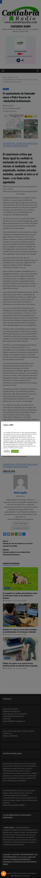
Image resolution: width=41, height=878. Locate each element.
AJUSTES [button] (6, 451)
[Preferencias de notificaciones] (3, 873)
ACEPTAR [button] (14, 451)
